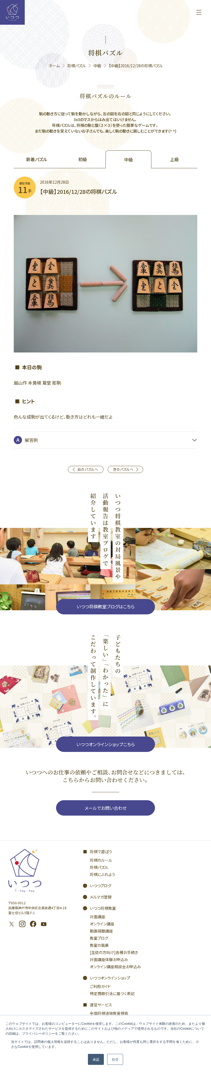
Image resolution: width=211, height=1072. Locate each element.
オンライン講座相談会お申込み (115, 966)
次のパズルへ (123, 469)
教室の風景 (99, 945)
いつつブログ (100, 885)
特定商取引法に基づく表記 (112, 993)
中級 (97, 65)
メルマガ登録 (101, 897)
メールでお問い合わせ (106, 808)
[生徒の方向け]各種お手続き (114, 952)
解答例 (31, 440)
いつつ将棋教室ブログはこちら (106, 606)
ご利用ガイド (100, 986)
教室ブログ (99, 938)
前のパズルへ (87, 469)
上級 (174, 159)
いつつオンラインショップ (110, 978)
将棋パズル (76, 65)
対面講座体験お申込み (109, 959)
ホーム (54, 65)
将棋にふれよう (102, 874)
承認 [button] (96, 1059)
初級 (82, 159)
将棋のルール (101, 860)
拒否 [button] (115, 1059)
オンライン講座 (102, 924)
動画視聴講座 (101, 931)
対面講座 (97, 916)
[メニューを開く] (199, 12)
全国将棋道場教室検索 (109, 1013)
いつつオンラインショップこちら (105, 744)
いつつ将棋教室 (103, 908)
